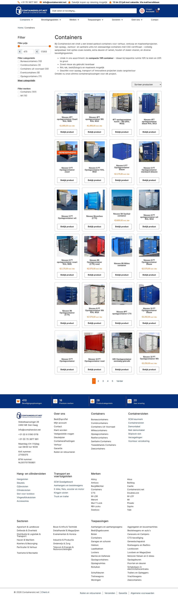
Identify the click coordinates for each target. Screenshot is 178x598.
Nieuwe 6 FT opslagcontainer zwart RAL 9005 (67, 262)
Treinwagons (97, 576)
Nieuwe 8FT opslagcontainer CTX (121, 313)
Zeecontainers (98, 448)
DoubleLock (133, 493)
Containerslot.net (135, 489)
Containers (96, 489)
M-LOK (94, 496)
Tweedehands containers (103, 445)
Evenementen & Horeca (64, 534)
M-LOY (130, 496)
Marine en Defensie (100, 556)
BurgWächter (97, 486)
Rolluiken (95, 567)
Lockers (95, 552)
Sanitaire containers (101, 441)
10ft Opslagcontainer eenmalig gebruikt (121, 360)
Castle (130, 486)
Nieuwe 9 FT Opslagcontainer (67, 360)
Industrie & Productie (63, 540)
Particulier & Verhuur (27, 547)
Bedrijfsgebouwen (100, 530)
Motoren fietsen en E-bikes (140, 556)
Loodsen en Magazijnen (139, 552)
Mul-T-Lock (96, 503)
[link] (144, 11)
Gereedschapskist (136, 541)
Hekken (95, 545)
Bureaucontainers (99, 419)
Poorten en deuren (136, 563)
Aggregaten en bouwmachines (142, 526)
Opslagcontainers (99, 434)
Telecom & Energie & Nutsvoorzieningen (63, 548)
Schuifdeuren (97, 572)
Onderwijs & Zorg (61, 543)
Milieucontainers (99, 430)
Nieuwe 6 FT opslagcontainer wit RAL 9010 (149, 217)
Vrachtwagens (134, 576)
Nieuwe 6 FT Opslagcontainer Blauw (121, 167)
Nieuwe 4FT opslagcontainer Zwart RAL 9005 (67, 119)
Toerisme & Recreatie (27, 553)
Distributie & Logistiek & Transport (29, 535)
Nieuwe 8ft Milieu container (122, 264)
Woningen (96, 580)
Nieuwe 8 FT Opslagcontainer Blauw (149, 262)
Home (20, 28)
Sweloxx (95, 509)
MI (128, 499)
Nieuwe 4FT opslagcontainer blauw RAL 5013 (149, 121)
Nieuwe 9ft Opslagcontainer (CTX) (67, 313)
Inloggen (149, 9)
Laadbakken (97, 548)
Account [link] (150, 11)
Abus (129, 479)
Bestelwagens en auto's (139, 530)
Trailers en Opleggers (137, 572)
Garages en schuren (101, 541)
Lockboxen (132, 548)
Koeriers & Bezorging (27, 543)
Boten (94, 534)
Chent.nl (45, 592)
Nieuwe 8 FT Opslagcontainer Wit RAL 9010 (94, 310)
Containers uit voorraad (103, 426)
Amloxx (95, 482)
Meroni (94, 499)
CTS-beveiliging (135, 537)
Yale (129, 509)
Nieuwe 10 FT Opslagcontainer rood (95, 360)
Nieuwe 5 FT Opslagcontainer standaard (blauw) (149, 170)
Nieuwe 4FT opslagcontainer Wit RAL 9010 (94, 119)
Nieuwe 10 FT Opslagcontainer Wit (149, 358)
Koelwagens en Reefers (138, 545)
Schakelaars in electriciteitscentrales (138, 568)
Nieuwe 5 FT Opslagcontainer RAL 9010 (94, 170)
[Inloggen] (142, 11)
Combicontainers (99, 423)
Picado (130, 503)
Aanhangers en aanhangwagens (106, 526)
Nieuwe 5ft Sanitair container (121, 215)
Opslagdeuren (134, 559)
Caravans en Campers (138, 534)
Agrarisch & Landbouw (28, 526)
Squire (130, 506)
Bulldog (131, 482)
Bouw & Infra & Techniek (65, 526)
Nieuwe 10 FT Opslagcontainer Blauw (149, 310)
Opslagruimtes (98, 563)
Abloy (94, 479)
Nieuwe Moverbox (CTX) (94, 217)
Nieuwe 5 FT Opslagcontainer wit (67, 217)
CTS (93, 493)
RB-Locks (95, 506)
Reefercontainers (99, 437)
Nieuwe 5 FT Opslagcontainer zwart (67, 170)
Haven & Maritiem (25, 540)
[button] (26, 20)
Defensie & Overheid (27, 530)
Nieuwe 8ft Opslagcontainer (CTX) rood (94, 262)
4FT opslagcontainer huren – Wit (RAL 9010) (122, 121)
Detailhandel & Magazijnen (66, 530)
